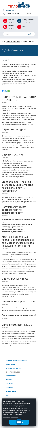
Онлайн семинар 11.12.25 (17, 324)
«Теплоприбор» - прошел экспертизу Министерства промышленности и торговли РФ (17, 186)
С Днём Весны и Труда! (15, 278)
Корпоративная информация (16, 360)
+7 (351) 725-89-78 (12, 14)
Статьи (8, 395)
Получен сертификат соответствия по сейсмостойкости (14, 209)
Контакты (9, 384)
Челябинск (10, 10)
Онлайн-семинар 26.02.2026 (18, 301)
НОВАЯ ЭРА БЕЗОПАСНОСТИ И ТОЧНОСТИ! (19, 98)
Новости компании (13, 42)
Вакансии (9, 387)
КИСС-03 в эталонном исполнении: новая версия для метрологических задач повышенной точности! (18, 241)
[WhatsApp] (8, 91)
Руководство (11, 376)
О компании (10, 364)
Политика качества (13, 368)
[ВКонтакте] (3, 91)
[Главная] (2, 42)
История (9, 380)
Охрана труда (11, 391)
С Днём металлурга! (14, 129)
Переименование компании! (19, 315)
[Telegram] (6, 91)
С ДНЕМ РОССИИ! (12, 154)
